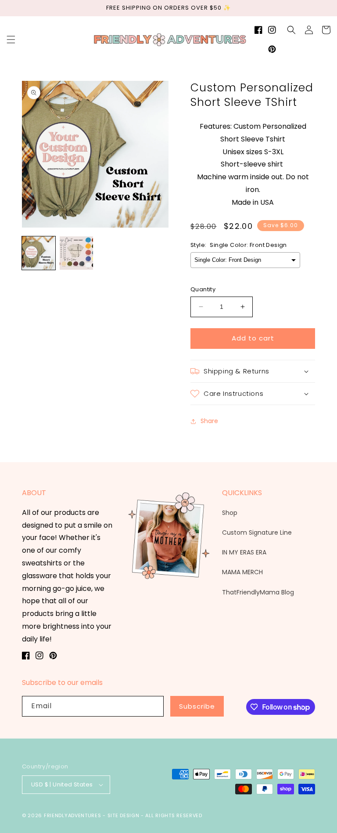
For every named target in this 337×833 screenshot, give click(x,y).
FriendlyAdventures (72, 815)
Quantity (202, 289)
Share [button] (209, 420)
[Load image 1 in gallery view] (38, 253)
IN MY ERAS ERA (244, 552)
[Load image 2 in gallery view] (76, 253)
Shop (229, 512)
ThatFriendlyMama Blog (258, 592)
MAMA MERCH (242, 572)
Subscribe (197, 706)
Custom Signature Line (257, 532)
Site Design (124, 815)
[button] (11, 39)
